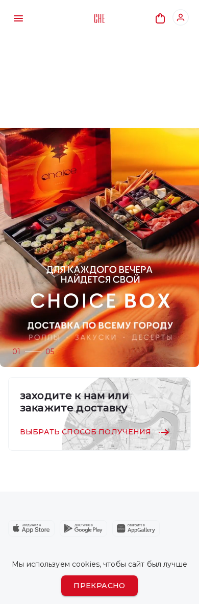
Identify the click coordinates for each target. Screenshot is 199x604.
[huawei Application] (136, 528)
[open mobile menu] (18, 18)
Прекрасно (99, 585)
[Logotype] (99, 18)
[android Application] (83, 528)
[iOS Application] (31, 528)
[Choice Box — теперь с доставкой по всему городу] (99, 247)
